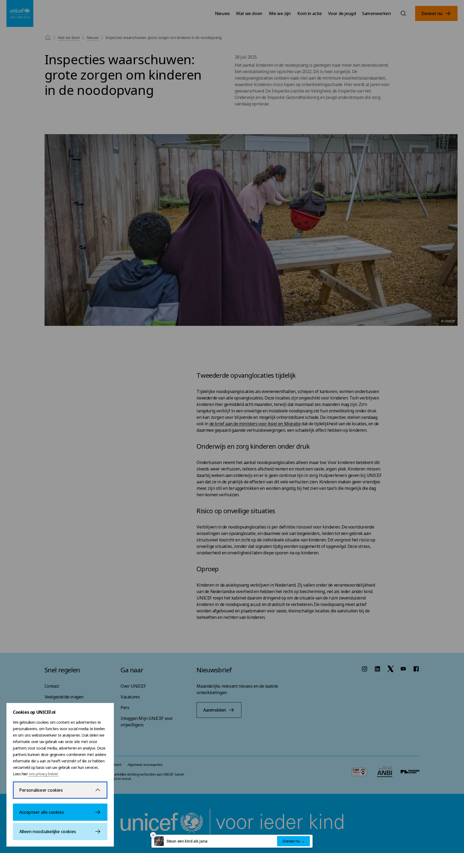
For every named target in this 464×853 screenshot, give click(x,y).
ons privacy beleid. (43, 773)
